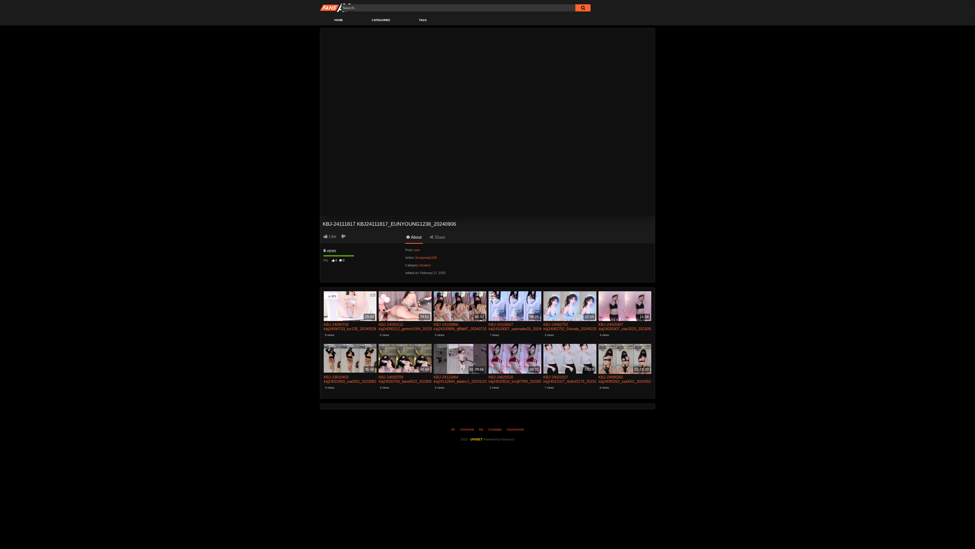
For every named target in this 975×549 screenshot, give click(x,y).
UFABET (476, 439)
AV (453, 429)
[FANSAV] (335, 7)
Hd (481, 429)
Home (338, 20)
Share (439, 237)
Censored (467, 429)
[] (583, 7)
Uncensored (515, 429)
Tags (423, 20)
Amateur (425, 265)
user (417, 250)
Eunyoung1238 (426, 258)
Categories (381, 20)
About (415, 237)
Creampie (495, 429)
